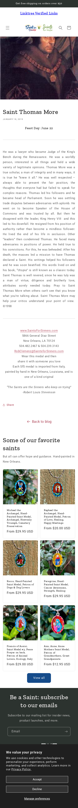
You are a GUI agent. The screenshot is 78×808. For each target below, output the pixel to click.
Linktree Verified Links (39, 13)
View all (39, 678)
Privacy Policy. (21, 769)
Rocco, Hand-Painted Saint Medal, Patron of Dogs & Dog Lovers (20, 584)
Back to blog (42, 422)
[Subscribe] (66, 731)
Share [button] (10, 404)
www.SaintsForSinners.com (39, 330)
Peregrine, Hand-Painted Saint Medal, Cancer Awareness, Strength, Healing (56, 586)
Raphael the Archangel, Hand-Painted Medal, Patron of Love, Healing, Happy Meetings (57, 516)
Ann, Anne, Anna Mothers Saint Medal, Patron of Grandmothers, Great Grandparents (57, 652)
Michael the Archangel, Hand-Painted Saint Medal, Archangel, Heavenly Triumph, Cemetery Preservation (19, 518)
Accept (37, 779)
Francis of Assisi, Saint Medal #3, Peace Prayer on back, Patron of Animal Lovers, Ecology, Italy (20, 652)
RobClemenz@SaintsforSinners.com (39, 351)
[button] (7, 28)
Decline (37, 789)
